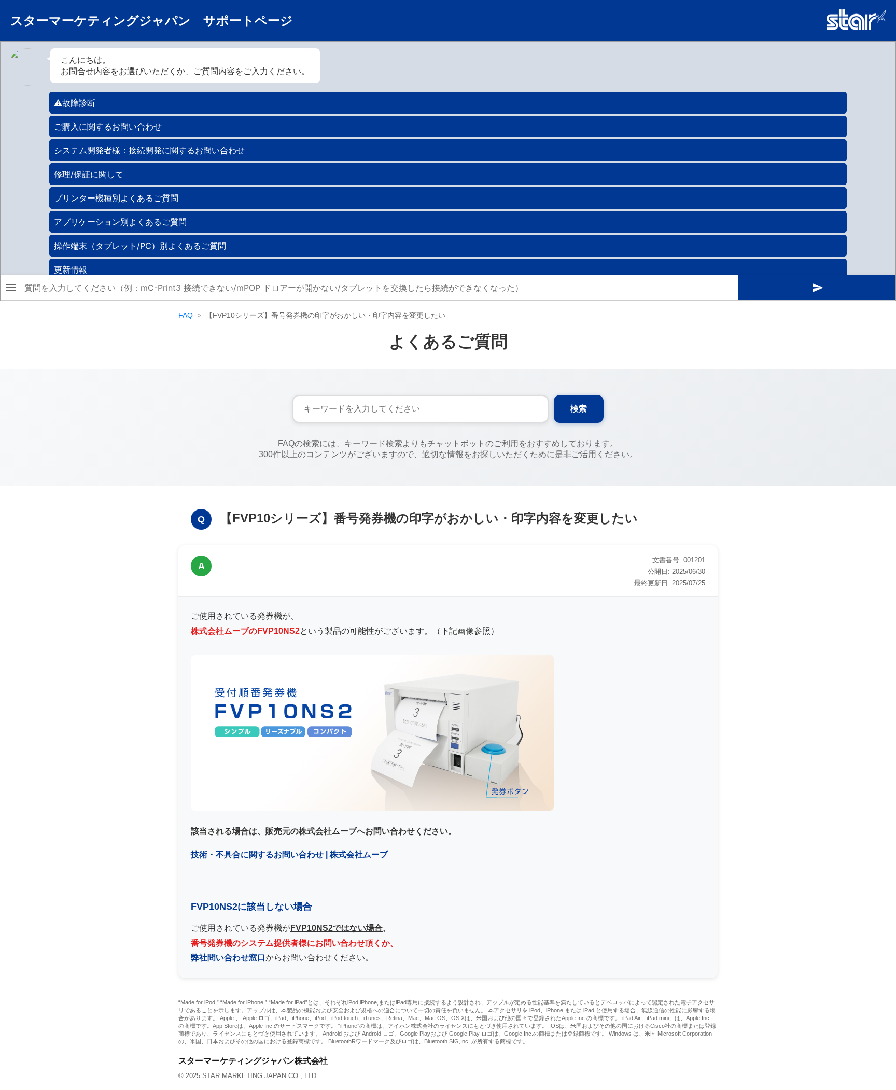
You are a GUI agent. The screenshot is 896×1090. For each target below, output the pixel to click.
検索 (578, 408)
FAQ (185, 315)
